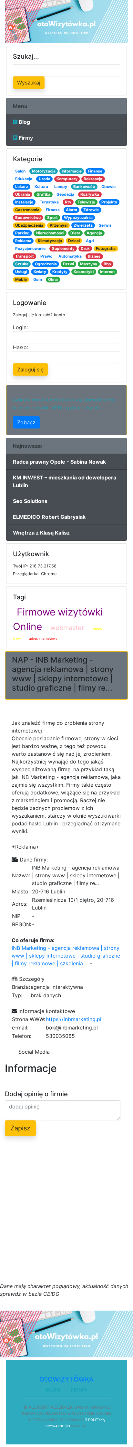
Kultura (41, 186)
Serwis (105, 225)
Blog (23, 122)
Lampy (60, 186)
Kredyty (59, 271)
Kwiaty (40, 271)
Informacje (72, 171)
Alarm (71, 209)
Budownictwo (28, 217)
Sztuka (21, 263)
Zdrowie (91, 209)
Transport (24, 256)
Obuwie (108, 186)
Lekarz (21, 186)
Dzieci (74, 240)
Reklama (23, 240)
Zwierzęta (83, 225)
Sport (52, 217)
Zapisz (20, 1128)
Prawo (46, 256)
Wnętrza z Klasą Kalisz (41, 532)
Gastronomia (27, 209)
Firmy (25, 137)
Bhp (107, 263)
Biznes (94, 256)
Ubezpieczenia (29, 225)
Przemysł (58, 225)
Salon (20, 171)
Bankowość (84, 186)
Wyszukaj (28, 82)
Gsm (37, 279)
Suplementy (63, 248)
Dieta (75, 233)
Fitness (53, 209)
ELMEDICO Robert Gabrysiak (49, 517)
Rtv (68, 202)
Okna (53, 279)
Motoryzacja (44, 171)
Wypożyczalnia (78, 217)
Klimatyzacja (50, 240)
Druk (85, 248)
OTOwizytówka (66, 1379)
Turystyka (49, 202)
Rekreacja (93, 178)
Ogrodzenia (46, 263)
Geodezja (65, 194)
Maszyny (88, 263)
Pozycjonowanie (30, 248)
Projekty (109, 202)
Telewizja (86, 202)
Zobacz (26, 422)
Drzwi (68, 263)
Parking (22, 233)
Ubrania (22, 194)
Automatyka (70, 256)
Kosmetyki (84, 271)
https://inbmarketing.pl (73, 1019)
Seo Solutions (30, 501)
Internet (107, 271)
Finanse (95, 171)
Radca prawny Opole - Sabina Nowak (59, 461)
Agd (90, 240)
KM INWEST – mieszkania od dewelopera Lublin (64, 481)
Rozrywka (89, 194)
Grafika (43, 194)
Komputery (66, 178)
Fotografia (106, 248)
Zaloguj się (30, 369)
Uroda (44, 178)
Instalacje (24, 202)
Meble (21, 279)
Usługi (21, 271)
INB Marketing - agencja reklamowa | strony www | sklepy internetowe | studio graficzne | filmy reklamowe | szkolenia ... (66, 956)
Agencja (94, 233)
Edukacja (23, 178)
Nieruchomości (50, 233)
